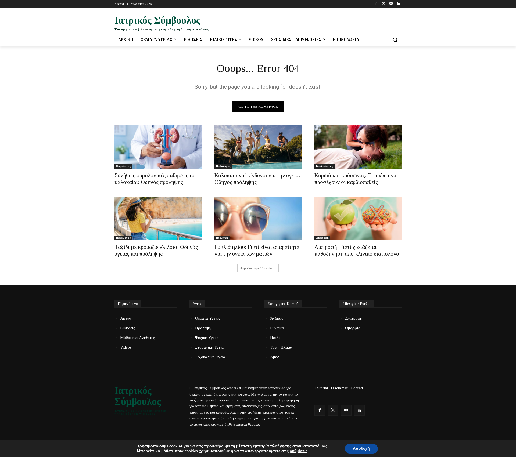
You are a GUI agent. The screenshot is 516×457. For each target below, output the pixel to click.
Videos (125, 347)
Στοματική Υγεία (209, 347)
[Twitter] (384, 4)
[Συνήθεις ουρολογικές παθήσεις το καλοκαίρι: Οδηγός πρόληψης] (158, 147)
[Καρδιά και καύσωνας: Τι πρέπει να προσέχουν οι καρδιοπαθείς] (358, 147)
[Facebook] (376, 4)
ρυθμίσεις (298, 451)
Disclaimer (339, 388)
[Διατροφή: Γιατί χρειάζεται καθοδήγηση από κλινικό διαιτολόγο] (358, 218)
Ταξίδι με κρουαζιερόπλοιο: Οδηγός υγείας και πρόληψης (156, 250)
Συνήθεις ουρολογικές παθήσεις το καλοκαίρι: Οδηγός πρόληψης (154, 178)
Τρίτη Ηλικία (281, 347)
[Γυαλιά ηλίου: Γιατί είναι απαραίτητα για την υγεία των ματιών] (258, 218)
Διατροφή (322, 237)
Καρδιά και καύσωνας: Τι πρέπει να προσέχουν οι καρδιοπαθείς (355, 178)
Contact (357, 388)
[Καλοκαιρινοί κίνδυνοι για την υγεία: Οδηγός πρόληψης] (258, 147)
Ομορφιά (352, 328)
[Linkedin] (398, 4)
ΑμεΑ (275, 357)
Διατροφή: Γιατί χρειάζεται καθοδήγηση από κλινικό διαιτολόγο (356, 250)
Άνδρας (276, 318)
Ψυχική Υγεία (206, 337)
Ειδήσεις (127, 328)
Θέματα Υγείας (207, 318)
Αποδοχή (361, 448)
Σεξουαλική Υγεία (210, 357)
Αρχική (126, 318)
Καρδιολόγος (324, 166)
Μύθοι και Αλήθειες (137, 337)
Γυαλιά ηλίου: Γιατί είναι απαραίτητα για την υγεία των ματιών (256, 250)
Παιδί (275, 337)
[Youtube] (391, 4)
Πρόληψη (222, 237)
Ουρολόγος (123, 166)
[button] (395, 39)
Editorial (321, 388)
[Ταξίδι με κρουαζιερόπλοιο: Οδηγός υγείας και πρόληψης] (158, 218)
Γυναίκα (277, 328)
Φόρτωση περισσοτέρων (256, 268)
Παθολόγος (223, 166)
